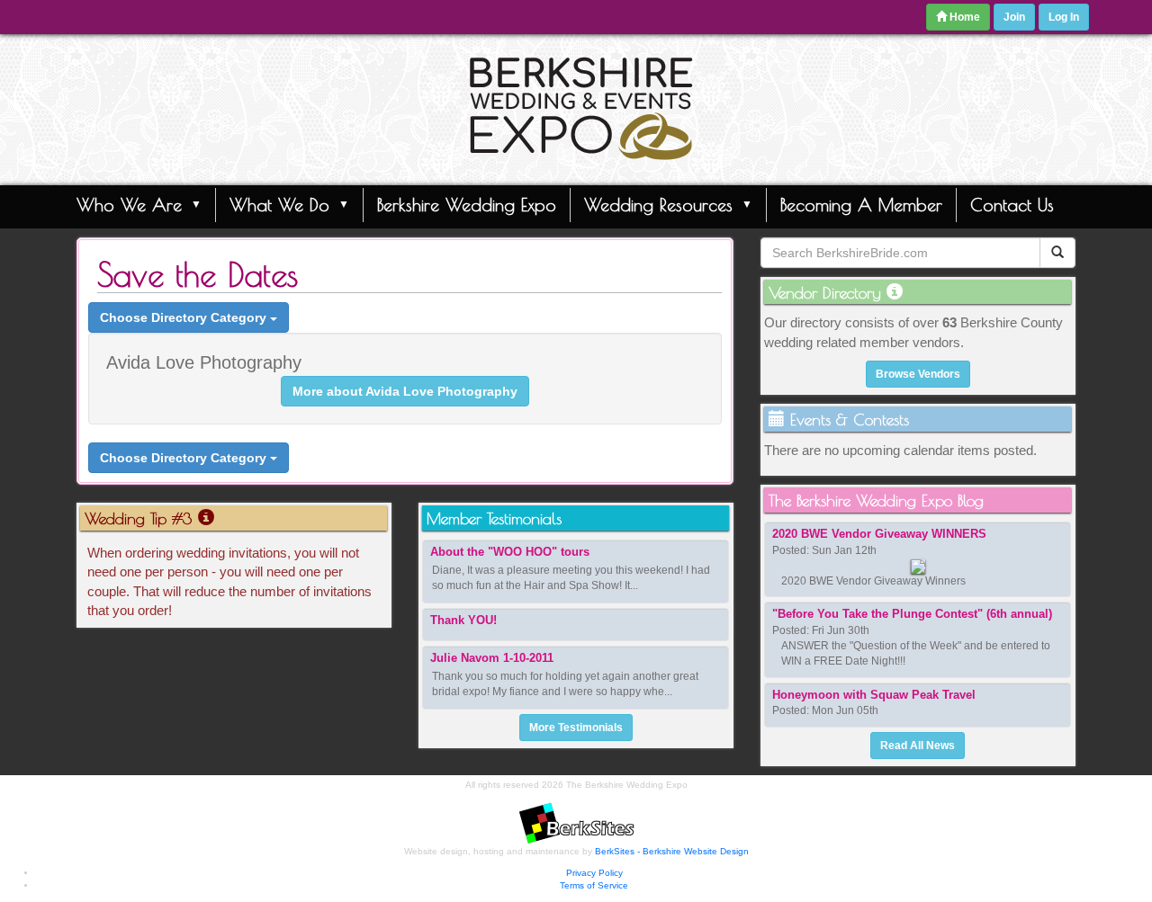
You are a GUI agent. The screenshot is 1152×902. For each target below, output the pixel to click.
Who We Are (129, 204)
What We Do (279, 204)
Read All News (917, 745)
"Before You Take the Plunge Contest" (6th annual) (912, 614)
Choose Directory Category (185, 317)
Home (963, 17)
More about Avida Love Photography (405, 391)
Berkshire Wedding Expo (466, 204)
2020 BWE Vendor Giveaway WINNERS (879, 533)
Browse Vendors (918, 374)
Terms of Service (594, 885)
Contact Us (1012, 204)
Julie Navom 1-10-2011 (492, 658)
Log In (1063, 17)
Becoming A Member (861, 204)
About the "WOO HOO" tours (510, 551)
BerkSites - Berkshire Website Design (672, 851)
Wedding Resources (658, 204)
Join (1014, 17)
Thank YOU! (463, 620)
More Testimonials (576, 727)
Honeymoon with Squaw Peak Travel (874, 694)
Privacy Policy (594, 873)
